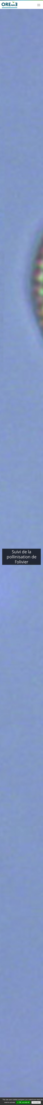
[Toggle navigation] (38, 4)
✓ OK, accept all (23, 1102)
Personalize (36, 1102)
